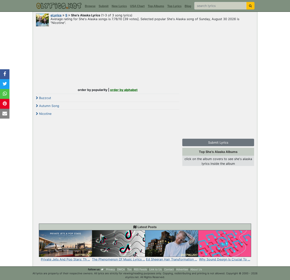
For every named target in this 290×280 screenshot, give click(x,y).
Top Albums (156, 6)
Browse (90, 6)
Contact (169, 269)
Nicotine (44, 114)
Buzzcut (44, 98)
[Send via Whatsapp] (4, 94)
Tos (129, 269)
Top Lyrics (174, 6)
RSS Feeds (140, 269)
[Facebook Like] (4, 74)
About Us (196, 269)
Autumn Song (48, 106)
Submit (104, 6)
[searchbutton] (250, 5)
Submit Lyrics (218, 142)
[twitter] (102, 269)
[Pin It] (4, 104)
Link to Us (155, 269)
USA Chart (137, 6)
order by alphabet (124, 90)
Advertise (182, 269)
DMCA (121, 269)
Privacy (110, 269)
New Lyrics (119, 6)
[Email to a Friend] (4, 114)
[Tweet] (4, 84)
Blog (188, 6)
